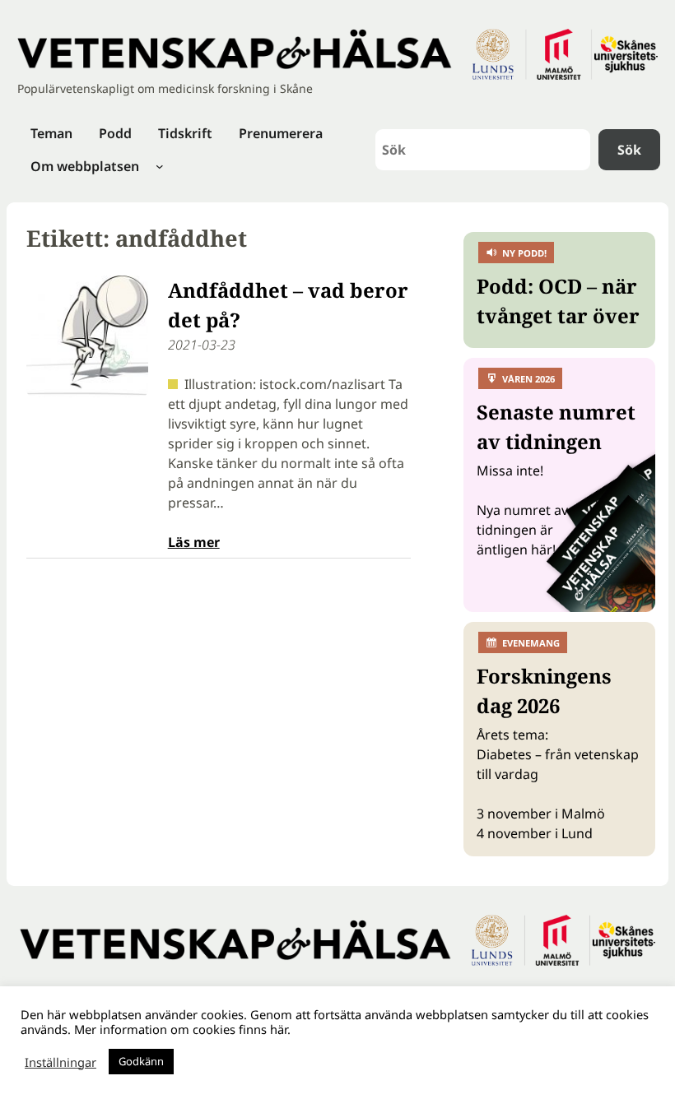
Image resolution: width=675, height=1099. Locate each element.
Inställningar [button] (60, 1062)
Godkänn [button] (141, 1061)
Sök (629, 150)
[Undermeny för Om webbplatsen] (160, 166)
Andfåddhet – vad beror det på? (288, 304)
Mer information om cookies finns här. (182, 1029)
